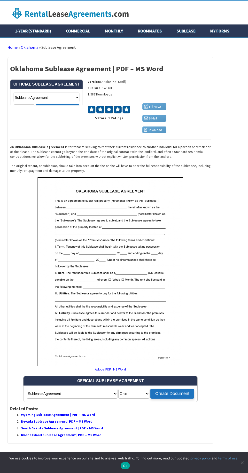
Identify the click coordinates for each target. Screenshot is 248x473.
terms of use (228, 458)
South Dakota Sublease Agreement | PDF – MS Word (62, 428)
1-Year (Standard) (33, 31)
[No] (242, 462)
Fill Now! (154, 106)
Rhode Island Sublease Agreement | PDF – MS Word (61, 435)
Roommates (150, 31)
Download (154, 130)
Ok (125, 466)
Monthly (114, 31)
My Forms (219, 31)
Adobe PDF (103, 369)
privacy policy (200, 458)
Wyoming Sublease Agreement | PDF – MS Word (58, 414)
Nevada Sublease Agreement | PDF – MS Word (57, 421)
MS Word (119, 369)
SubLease (186, 31)
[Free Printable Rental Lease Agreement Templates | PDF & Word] (70, 20)
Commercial (78, 31)
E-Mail (152, 118)
